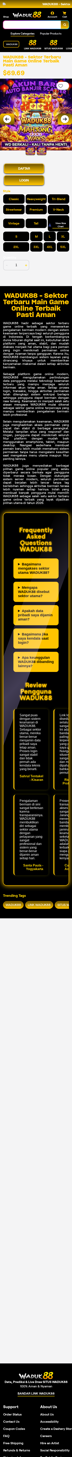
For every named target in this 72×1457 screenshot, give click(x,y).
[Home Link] (27, 14)
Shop (6, 16)
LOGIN (24, 180)
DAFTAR (24, 168)
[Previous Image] (7, 119)
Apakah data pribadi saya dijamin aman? (35, 615)
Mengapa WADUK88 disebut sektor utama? (33, 592)
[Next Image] (65, 119)
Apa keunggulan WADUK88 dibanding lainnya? (36, 662)
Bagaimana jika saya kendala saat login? (33, 638)
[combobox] (32, 25)
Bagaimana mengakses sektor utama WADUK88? (33, 568)
